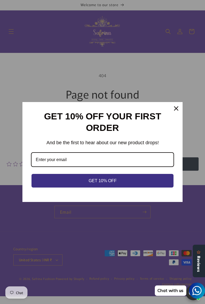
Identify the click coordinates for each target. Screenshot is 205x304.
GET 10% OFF (103, 180)
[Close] (176, 108)
